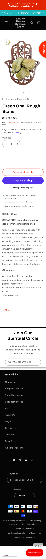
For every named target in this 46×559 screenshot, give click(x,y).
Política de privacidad (24, 529)
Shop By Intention (14, 395)
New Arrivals (11, 382)
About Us (10, 415)
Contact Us (11, 428)
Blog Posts (10, 441)
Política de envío (34, 533)
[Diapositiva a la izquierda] (17, 92)
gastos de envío (11, 122)
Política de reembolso (29, 524)
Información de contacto (24, 538)
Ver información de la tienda (19, 206)
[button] (6, 22)
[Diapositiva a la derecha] (29, 92)
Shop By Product (14, 389)
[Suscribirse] (37, 362)
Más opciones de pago (23, 188)
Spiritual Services (14, 402)
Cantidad (7, 138)
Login (8, 421)
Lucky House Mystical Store (21, 521)
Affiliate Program (14, 448)
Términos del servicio (16, 533)
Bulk (7, 408)
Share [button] (8, 310)
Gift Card (10, 435)
